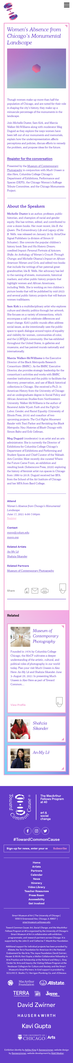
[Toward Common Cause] (36, 808)
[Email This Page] (35, 590)
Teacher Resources (36, 891)
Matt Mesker (57, 1053)
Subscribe (60, 848)
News (36, 879)
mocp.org (13, 537)
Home (36, 862)
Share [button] (11, 590)
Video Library (36, 887)
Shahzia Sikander (17, 556)
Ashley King (30, 1049)
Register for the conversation (29, 158)
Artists (36, 866)
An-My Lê (13, 551)
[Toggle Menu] (66, 5)
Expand (62, 739)
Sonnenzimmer (46, 1049)
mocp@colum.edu (18, 532)
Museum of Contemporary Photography (30, 570)
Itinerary (36, 883)
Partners (36, 870)
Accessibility (36, 899)
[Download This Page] (27, 590)
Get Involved (36, 903)
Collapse (62, 627)
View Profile (18, 705)
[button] (44, 590)
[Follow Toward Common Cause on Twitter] (45, 831)
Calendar (36, 875)
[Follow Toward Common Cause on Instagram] (36, 831)
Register (11, 518)
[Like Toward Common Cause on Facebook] (27, 831)
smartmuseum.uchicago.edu (36, 922)
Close (66, 26)
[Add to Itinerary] (59, 702)
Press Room (36, 895)
